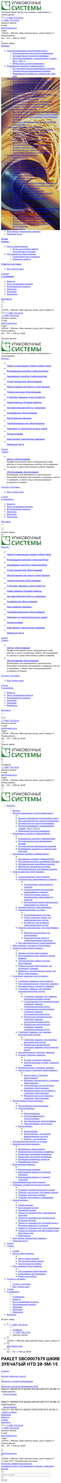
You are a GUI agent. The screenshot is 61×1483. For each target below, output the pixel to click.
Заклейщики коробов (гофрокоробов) (25, 78)
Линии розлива (14, 201)
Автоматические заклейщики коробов (30, 84)
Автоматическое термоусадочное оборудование (35, 114)
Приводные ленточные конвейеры (29, 173)
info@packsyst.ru (9, 28)
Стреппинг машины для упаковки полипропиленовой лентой (29, 135)
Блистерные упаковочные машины (24, 231)
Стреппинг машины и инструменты (24, 127)
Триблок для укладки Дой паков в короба (32, 193)
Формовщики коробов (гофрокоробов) (26, 66)
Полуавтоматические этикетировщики (31, 104)
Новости (11, 281)
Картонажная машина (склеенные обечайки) (34, 183)
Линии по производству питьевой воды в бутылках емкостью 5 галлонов (32, 217)
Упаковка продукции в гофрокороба (30, 198)
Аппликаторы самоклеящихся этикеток (31, 94)
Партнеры (12, 291)
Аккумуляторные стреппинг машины (30, 145)
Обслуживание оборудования (21, 254)
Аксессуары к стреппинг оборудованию (31, 152)
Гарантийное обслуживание (26, 256)
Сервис (5, 241)
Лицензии (12, 289)
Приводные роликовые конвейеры (29, 170)
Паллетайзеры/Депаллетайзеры (22, 155)
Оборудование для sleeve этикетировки (26, 106)
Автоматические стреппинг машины (30, 132)
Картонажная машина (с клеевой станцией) (33, 185)
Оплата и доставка (11, 264)
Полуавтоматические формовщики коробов (33, 68)
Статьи (5, 273)
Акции (4, 239)
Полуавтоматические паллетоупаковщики (32, 53)
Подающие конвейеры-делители (28, 175)
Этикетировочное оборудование (23, 91)
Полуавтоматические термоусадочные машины (35, 112)
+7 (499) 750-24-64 (14, 18)
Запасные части (14, 234)
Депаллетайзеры (20, 157)
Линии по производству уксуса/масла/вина (33, 221)
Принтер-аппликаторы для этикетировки (32, 101)
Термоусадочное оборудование (22, 109)
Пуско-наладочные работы (25, 249)
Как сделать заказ (15, 269)
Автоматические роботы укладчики (24, 162)
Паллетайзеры (19, 160)
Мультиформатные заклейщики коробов (31, 89)
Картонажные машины (18, 180)
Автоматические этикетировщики (29, 96)
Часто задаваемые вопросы (20, 284)
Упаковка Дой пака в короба (26, 196)
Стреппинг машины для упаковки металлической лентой (29, 141)
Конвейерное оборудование (20, 165)
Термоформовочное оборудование (23, 188)
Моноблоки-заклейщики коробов (28, 86)
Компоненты (18, 229)
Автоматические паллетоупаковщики (30, 56)
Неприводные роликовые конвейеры (30, 168)
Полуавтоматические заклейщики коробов (33, 81)
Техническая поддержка (24, 251)
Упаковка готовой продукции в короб (25, 190)
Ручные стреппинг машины (25, 147)
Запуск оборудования (17, 246)
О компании (7, 276)
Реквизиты (12, 294)
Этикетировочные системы (25, 99)
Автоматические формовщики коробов (31, 71)
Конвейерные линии (22, 178)
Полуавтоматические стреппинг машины (32, 129)
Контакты (6, 299)
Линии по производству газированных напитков (36, 208)
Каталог (5, 46)
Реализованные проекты (18, 286)
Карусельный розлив (22, 203)
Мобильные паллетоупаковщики (28, 63)
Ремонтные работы (21, 259)
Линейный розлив (21, 206)
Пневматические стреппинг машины (30, 150)
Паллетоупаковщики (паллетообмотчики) (27, 50)
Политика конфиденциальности (16, 1463)
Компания (6, 1414)
